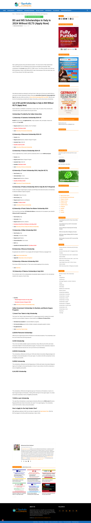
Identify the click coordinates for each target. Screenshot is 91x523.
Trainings (61, 312)
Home (4, 10)
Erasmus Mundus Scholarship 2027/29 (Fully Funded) (68, 228)
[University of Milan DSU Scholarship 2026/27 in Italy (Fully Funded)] (19, 487)
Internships (20, 10)
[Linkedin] (27, 461)
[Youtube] (76, 511)
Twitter (62, 210)
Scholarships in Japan (63, 301)
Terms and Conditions (67, 521)
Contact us (60, 521)
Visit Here (18, 267)
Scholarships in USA (63, 309)
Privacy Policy (41, 521)
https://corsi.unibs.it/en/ (21, 255)
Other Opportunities (66, 10)
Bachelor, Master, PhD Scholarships (66, 273)
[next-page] (15, 497)
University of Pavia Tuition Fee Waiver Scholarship (27, 226)
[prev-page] (13, 497)
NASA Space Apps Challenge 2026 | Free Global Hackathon (68, 235)
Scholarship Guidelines (64, 292)
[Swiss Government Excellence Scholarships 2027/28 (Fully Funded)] (34, 474)
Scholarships (10, 10)
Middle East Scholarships (64, 288)
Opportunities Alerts (64, 195)
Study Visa (61, 310)
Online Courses (39, 10)
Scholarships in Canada (64, 296)
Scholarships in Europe (20, 13)
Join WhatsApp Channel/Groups (67, 197)
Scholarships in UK (63, 307)
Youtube (62, 212)
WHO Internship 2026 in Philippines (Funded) (68, 231)
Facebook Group (64, 204)
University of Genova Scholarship (23, 167)
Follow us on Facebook (63, 185)
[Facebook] (22, 461)
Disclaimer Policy (50, 456)
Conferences (48, 10)
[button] (87, 10)
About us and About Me (54, 521)
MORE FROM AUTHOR (26, 467)
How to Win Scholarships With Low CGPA (39, 97)
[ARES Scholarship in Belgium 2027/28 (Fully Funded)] (49, 474)
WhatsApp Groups (75, 521)
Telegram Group (63, 201)
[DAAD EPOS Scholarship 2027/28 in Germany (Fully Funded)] (49, 487)
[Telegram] (29, 461)
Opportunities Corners (26, 448)
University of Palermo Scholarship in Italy (25, 304)
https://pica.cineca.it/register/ (25, 257)
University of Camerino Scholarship (24, 130)
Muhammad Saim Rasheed (18, 25)
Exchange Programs (29, 10)
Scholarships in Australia (64, 294)
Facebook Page (63, 202)
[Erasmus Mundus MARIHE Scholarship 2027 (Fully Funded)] (34, 487)
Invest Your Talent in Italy (21, 329)
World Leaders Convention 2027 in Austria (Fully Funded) (68, 239)
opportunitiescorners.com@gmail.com (36, 459)
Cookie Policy (35, 521)
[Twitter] (31, 461)
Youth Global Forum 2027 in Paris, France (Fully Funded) (68, 221)
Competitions (62, 277)
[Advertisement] (34, 36)
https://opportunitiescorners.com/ (26, 447)
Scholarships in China (63, 297)
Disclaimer (46, 521)
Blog (60, 275)
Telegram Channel (64, 199)
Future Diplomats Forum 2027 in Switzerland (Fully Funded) (68, 224)
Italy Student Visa (44, 411)
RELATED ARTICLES (17, 467)
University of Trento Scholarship (23, 183)
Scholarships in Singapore (64, 303)
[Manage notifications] (3, 520)
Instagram (62, 206)
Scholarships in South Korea (65, 305)
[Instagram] (24, 461)
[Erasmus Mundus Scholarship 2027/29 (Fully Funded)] (19, 474)
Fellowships (56, 10)
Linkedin (62, 208)
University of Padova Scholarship (23, 205)
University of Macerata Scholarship (24, 147)
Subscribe (62, 160)
